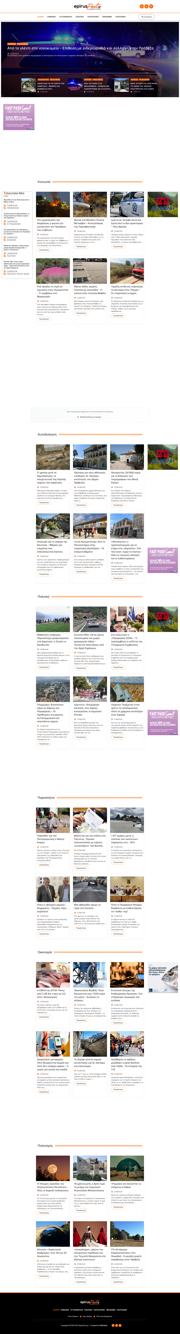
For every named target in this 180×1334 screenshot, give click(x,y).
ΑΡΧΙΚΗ (40, 17)
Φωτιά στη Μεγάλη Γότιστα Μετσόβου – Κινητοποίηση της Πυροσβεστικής (89, 223)
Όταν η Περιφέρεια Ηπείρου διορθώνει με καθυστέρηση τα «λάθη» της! (126, 908)
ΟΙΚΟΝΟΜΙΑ (107, 17)
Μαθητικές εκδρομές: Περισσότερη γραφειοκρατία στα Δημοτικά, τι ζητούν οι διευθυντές (16, 248)
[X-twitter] (146, 6)
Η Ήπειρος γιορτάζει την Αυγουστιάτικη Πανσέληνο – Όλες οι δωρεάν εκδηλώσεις (52, 1187)
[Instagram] (151, 6)
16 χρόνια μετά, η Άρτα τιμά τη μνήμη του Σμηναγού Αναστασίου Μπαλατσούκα (89, 1187)
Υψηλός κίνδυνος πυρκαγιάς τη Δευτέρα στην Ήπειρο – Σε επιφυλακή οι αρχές (127, 290)
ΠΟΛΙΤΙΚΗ (80, 17)
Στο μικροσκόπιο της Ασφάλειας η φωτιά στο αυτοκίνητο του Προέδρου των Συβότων (17, 232)
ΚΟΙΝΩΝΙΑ (51, 17)
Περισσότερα (44, 250)
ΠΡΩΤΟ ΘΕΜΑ (22, 44)
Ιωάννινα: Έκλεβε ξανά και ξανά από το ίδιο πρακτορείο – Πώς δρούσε (127, 223)
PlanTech (103, 1325)
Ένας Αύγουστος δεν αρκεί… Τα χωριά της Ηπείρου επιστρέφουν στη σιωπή (72, 48)
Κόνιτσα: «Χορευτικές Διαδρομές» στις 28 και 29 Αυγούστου (51, 1253)
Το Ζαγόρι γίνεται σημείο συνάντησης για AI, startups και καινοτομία (89, 1062)
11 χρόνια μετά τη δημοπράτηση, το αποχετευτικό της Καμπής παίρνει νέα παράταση (16, 216)
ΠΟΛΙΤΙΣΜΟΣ (121, 17)
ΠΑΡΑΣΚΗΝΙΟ (93, 17)
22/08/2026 (14, 53)
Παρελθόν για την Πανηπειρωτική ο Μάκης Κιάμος (50, 839)
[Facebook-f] (142, 6)
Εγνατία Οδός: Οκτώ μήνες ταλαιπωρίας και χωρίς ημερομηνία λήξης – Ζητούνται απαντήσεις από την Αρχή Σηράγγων (89, 641)
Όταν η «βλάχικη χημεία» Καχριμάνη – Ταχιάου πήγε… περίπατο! (52, 908)
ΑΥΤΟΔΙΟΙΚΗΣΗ (65, 17)
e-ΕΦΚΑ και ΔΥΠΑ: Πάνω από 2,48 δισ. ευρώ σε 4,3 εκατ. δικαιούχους (51, 993)
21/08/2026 (81, 719)
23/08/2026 (12, 205)
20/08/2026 (118, 1264)
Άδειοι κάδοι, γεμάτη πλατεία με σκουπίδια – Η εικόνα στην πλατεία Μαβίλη (90, 290)
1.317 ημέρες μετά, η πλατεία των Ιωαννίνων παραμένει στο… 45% (124, 839)
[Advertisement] (64, 120)
